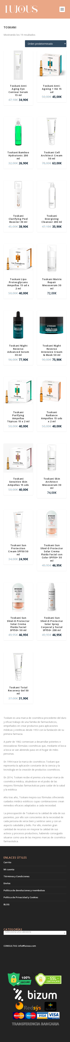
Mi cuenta (9, 869)
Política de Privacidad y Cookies (21, 897)
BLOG (7, 904)
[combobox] (35, 933)
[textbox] (35, 932)
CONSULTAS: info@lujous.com (20, 945)
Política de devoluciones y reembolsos (24, 890)
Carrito (7, 862)
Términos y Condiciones (16, 876)
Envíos (7, 883)
